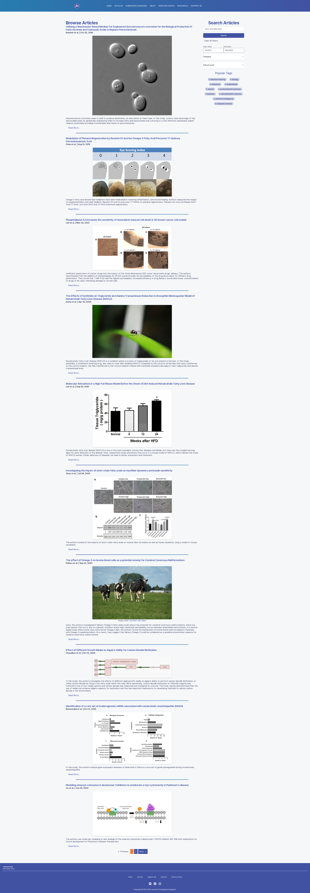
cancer (211, 89)
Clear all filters (211, 40)
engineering (232, 84)
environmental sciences (230, 89)
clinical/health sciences (231, 94)
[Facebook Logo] (155, 884)
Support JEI (152, 877)
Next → (142, 851)
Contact (164, 877)
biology (235, 79)
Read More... (74, 128)
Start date (207, 47)
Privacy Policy (176, 877)
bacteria (210, 94)
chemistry (216, 84)
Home (109, 6)
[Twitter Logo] (150, 884)
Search (224, 35)
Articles (119, 6)
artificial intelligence (224, 99)
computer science (224, 104)
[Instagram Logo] (160, 884)
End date (227, 47)
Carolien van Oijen (137, 620)
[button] (136, 5)
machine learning (217, 79)
